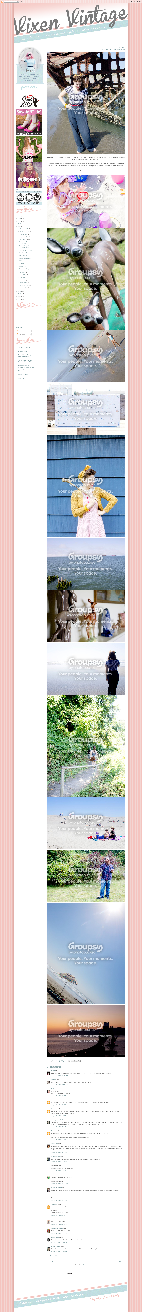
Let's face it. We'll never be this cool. (25, 242)
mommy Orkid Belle (57, 1120)
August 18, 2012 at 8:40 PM (59, 1215)
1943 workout (23, 255)
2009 (19, 296)
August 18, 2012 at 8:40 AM (59, 1152)
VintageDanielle (56, 1156)
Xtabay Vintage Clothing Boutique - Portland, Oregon (26, 361)
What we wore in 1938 (25, 250)
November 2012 (24, 231)
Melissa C (54, 1109)
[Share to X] (76, 1061)
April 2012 (23, 280)
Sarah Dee (54, 1204)
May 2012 (23, 277)
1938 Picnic (22, 261)
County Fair (22, 266)
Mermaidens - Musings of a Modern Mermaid (26, 355)
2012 (19, 226)
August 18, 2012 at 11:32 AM (59, 1200)
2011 (19, 291)
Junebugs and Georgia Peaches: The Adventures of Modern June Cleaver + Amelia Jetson (27, 368)
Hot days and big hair (25, 269)
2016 (19, 216)
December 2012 (24, 229)
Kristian (53, 1219)
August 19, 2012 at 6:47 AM (59, 1224)
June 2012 (23, 275)
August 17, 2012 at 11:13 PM (59, 1076)
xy (52, 1100)
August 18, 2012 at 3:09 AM (59, 1105)
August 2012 (23, 239)
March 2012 (23, 283)
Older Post (122, 1262)
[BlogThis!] (74, 1061)
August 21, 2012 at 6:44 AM (59, 1242)
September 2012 (24, 237)
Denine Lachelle (56, 1246)
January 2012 (24, 288)
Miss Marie (54, 1143)
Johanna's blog (22, 351)
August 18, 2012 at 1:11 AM (59, 1096)
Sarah (53, 1070)
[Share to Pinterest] (80, 1061)
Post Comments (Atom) (89, 1265)
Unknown (54, 1131)
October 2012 (24, 234)
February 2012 (24, 285)
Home (85, 1262)
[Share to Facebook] (78, 1061)
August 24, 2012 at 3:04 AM (59, 1251)
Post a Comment (53, 1255)
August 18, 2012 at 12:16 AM (59, 1085)
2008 (19, 299)
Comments (21, 334)
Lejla (52, 1089)
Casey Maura (55, 1237)
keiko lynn (21, 378)
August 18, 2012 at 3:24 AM (59, 1116)
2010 (19, 294)
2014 (19, 221)
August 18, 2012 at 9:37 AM (59, 1171)
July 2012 (23, 272)
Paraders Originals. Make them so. (24, 246)
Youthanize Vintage (57, 1228)
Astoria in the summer (25, 258)
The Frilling (54, 1175)
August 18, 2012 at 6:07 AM (59, 1127)
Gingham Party (23, 263)
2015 (19, 218)
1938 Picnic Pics (24, 253)
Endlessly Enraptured (24, 374)
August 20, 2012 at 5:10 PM (59, 1233)
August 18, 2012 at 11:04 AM (59, 1184)
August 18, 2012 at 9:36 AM (59, 1162)
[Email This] (72, 1061)
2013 (19, 224)
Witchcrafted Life (56, 1187)
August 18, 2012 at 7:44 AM (59, 1140)
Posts (20, 331)
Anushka (53, 1080)
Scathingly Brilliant (24, 347)
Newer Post (50, 1262)
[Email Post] (68, 1061)
